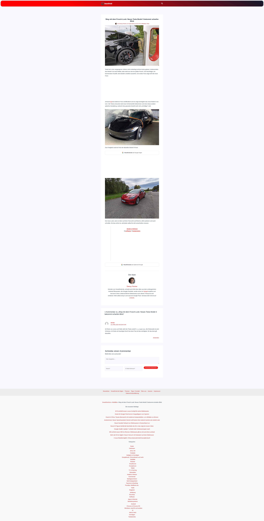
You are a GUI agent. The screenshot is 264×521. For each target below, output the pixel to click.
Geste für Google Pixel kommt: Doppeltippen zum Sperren (132, 414)
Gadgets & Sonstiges (132, 455)
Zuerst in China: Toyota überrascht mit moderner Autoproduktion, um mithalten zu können (132, 417)
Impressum (157, 391)
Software (132, 496)
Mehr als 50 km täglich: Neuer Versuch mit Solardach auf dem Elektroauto (132, 435)
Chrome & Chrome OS (133, 506)
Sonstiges (132, 514)
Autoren (150, 391)
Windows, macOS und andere (133, 508)
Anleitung (133, 492)
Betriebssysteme (133, 501)
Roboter (132, 461)
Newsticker (106, 391)
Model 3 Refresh (132, 229)
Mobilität (144, 23)
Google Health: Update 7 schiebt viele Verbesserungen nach (132, 429)
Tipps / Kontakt (135, 391)
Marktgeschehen (132, 479)
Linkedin (131, 298)
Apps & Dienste (132, 499)
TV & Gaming (133, 470)
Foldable (132, 453)
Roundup (132, 494)
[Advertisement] (132, 88)
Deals (132, 446)
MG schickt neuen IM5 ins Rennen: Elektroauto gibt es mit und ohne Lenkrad (132, 432)
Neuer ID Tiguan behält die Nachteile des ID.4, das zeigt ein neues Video (132, 426)
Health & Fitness (132, 474)
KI (132, 510)
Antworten (156, 337)
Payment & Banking (132, 483)
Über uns (143, 391)
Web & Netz (132, 512)
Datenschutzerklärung (132, 393)
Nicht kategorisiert (132, 481)
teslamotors (136, 231)
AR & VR (132, 451)
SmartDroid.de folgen (117, 391)
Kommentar (132, 476)
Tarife (132, 487)
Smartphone (132, 466)
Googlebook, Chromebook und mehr (133, 457)
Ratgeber (132, 490)
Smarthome (132, 463)
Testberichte (132, 517)
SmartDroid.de (106, 402)
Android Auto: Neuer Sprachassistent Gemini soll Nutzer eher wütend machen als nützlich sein (132, 420)
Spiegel (145, 291)
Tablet (132, 468)
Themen (127, 391)
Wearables (133, 472)
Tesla (148, 23)
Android (133, 504)
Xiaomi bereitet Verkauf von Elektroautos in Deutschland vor (132, 423)
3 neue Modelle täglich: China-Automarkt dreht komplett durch (132, 438)
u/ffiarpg (128, 231)
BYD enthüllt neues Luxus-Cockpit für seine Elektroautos (132, 411)
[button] (162, 4)
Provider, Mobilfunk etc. (132, 485)
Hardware (132, 448)
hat (111, 101)
